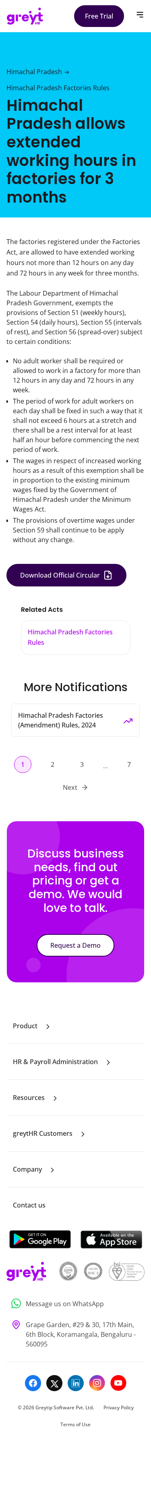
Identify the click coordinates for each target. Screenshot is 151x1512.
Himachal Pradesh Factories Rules (58, 87)
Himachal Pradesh (34, 71)
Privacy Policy (118, 1407)
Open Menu (140, 15)
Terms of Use (75, 1424)
